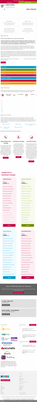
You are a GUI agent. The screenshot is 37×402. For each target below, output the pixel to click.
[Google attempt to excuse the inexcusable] (19, 328)
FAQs (1, 391)
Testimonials (2, 388)
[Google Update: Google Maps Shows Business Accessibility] (19, 334)
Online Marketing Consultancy (23, 381)
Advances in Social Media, (27, 345)
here (30, 400)
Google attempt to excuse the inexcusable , (28, 329)
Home (1, 385)
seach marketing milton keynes (8, 399)
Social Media (21, 379)
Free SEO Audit (9, 2)
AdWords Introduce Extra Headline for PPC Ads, (28, 350)
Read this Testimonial (6, 314)
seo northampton (18, 399)
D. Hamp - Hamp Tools (7, 301)
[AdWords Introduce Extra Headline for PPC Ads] (19, 350)
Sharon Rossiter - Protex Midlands (10, 310)
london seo (14, 399)
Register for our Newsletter (5, 380)
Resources (2, 392)
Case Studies (2, 387)
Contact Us (2, 393)
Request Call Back (28, 2)
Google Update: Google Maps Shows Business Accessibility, (29, 335)
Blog (1, 389)
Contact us (9, 225)
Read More (3, 62)
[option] (7, 95)
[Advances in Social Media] (19, 345)
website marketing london (30, 399)
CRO (20, 380)
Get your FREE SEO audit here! (18, 292)
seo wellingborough (23, 399)
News (1, 390)
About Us (2, 386)
